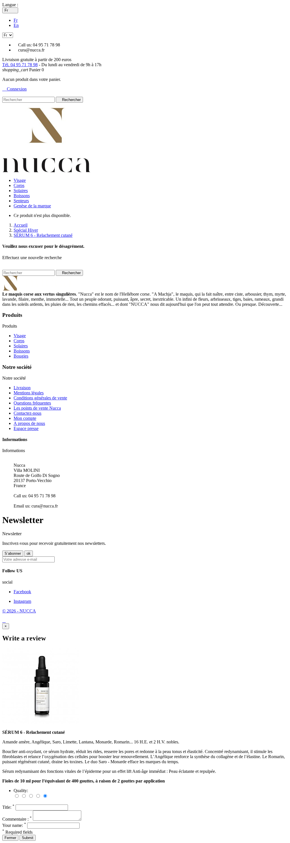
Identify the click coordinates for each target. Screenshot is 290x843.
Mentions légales (29, 392)
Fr (16, 20)
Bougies (21, 356)
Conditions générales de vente (40, 397)
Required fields (17, 832)
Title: (8, 807)
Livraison (22, 387)
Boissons (22, 195)
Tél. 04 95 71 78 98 (20, 64)
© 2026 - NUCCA (19, 610)
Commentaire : (17, 819)
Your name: (14, 825)
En (16, 25)
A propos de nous (29, 423)
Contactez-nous (27, 413)
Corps (19, 185)
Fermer (10, 838)
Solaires (21, 190)
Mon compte (25, 418)
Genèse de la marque (32, 205)
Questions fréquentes (32, 403)
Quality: (21, 790)
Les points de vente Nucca (37, 408)
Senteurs (21, 200)
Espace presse (26, 428)
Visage (20, 180)
